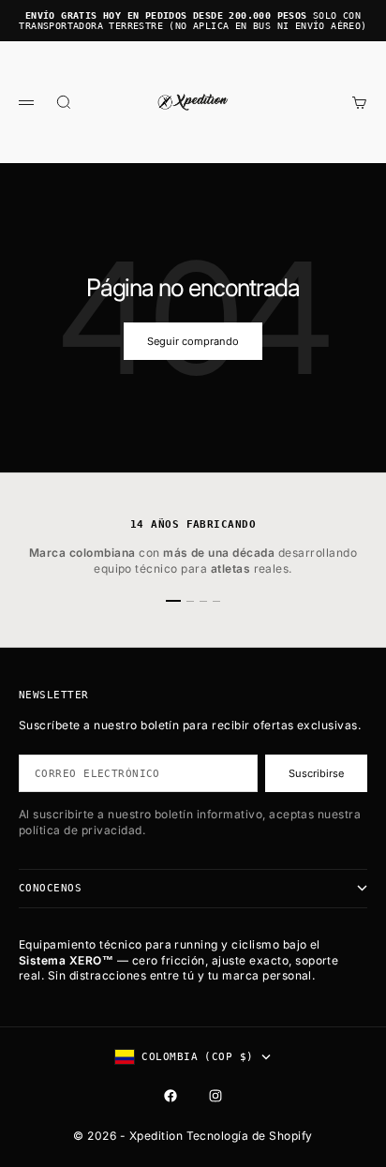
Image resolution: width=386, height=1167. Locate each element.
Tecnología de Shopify (249, 1136)
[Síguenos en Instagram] (215, 1095)
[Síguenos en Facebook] (170, 1095)
